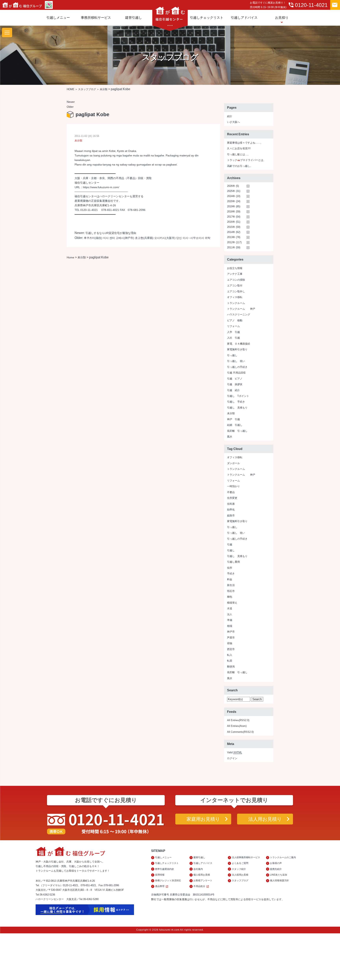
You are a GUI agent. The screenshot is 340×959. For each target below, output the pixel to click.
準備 (229, 620)
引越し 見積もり (237, 407)
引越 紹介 (233, 390)
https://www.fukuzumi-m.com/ (101, 187)
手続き (231, 573)
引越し (231, 550)
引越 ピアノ (234, 378)
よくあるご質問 (240, 863)
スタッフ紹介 (239, 869)
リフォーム (233, 326)
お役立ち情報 (234, 268)
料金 (229, 579)
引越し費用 (233, 561)
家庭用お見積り (203, 819)
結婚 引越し (234, 424)
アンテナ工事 (234, 273)
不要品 (231, 492)
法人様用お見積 (240, 874)
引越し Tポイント (238, 395)
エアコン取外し (236, 291)
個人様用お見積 (201, 874)
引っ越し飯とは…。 (238, 154)
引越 (229, 544)
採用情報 (159, 874)
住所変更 (232, 497)
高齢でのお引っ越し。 (240, 166)
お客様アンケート (202, 880)
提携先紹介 (276, 869)
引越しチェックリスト (206, 18)
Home (70, 257)
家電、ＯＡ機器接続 (238, 343)
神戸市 (231, 631)
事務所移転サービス (96, 18)
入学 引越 (233, 332)
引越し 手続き (236, 401)
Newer (71, 101)
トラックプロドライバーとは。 (246, 160)
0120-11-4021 (308, 5)
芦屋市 (231, 637)
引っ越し (232, 355)
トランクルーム (236, 303)
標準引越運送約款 (164, 869)
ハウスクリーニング (238, 314)
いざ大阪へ (233, 122)
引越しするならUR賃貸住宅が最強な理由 (110, 233)
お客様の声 (276, 863)
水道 (229, 608)
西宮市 (231, 649)
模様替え (232, 602)
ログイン (232, 758)
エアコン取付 (234, 285)
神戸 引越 (233, 419)
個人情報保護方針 (279, 880)
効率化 (231, 509)
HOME (70, 89)
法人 (229, 614)
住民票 (231, 503)
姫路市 (231, 515)
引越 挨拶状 (234, 384)
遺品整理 (161, 886)
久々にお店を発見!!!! (239, 148)
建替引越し (133, 18)
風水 (229, 436)
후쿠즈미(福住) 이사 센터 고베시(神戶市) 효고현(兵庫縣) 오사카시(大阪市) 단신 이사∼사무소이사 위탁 (147, 237)
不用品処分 (201, 886)
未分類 (103, 89)
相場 (229, 625)
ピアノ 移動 (234, 320)
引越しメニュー (58, 18)
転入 (229, 654)
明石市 (231, 591)
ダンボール (233, 463)
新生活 (231, 585)
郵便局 (231, 666)
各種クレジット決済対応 (168, 880)
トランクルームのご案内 (283, 857)
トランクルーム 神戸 (241, 308)
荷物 (229, 643)
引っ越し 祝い (236, 361)
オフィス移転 (234, 297)
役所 (229, 567)
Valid (234, 752)
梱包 (229, 596)
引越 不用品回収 (236, 372)
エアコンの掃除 (236, 279)
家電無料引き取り (237, 349)
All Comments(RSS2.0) (240, 731)
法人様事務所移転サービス (246, 857)
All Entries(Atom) (237, 725)
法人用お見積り (265, 819)
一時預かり (233, 486)
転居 (229, 660)
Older (70, 106)
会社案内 (198, 869)
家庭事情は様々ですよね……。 (245, 142)
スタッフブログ (87, 89)
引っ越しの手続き (237, 366)
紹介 (229, 116)
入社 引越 (233, 337)
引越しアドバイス (244, 18)
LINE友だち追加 (278, 874)
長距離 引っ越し (237, 430)
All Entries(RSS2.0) (238, 720)
